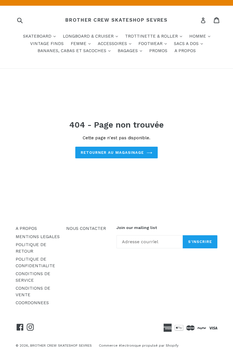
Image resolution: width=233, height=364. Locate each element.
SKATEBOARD (41, 36)
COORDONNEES (32, 302)
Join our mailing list (136, 227)
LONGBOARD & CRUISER (92, 36)
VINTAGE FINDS (47, 43)
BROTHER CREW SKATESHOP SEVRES (116, 20)
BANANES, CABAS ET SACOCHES (75, 50)
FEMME (82, 43)
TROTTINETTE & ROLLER (155, 36)
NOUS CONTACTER (86, 228)
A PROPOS (185, 50)
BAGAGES (131, 50)
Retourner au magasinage (112, 152)
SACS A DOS (190, 43)
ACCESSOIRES (116, 43)
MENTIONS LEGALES (38, 236)
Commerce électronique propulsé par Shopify (138, 345)
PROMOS (158, 50)
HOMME (201, 36)
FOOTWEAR (154, 43)
